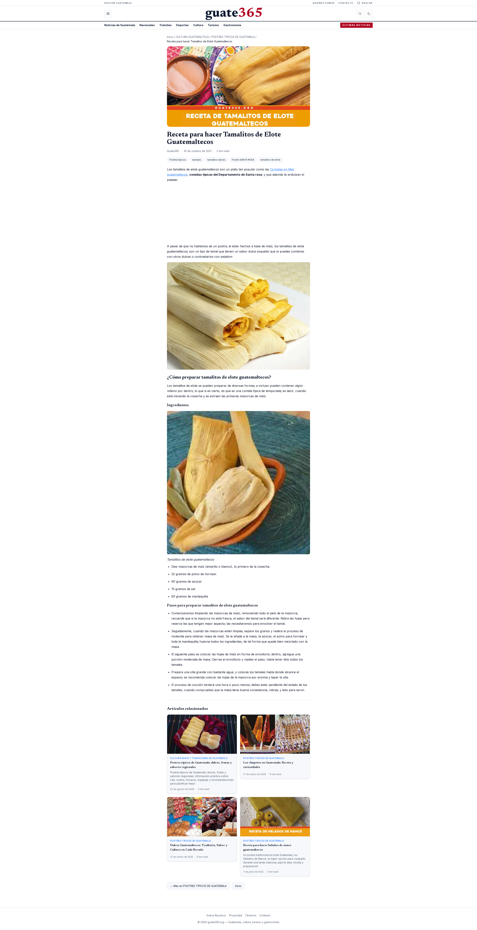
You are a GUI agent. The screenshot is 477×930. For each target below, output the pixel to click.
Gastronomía (232, 25)
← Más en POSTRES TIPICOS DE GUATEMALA (198, 885)
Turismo (213, 25)
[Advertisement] (238, 213)
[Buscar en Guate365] (360, 13)
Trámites (165, 25)
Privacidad (235, 915)
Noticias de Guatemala (119, 25)
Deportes (182, 25)
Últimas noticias (356, 25)
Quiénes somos (324, 3)
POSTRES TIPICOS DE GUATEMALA (233, 36)
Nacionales (147, 25)
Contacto (345, 3)
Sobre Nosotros (216, 915)
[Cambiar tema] (369, 13)
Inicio (170, 36)
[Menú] (108, 13)
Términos (250, 915)
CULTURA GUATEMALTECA (192, 36)
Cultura (198, 25)
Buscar (367, 3)
